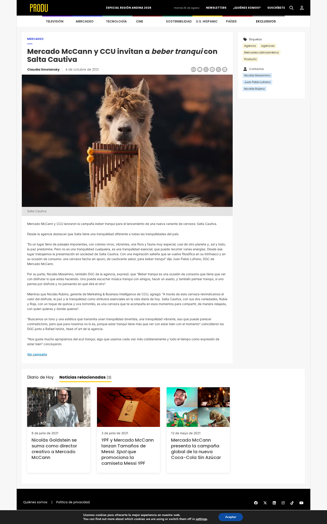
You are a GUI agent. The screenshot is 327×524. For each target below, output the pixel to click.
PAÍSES (231, 21)
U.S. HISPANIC (207, 21)
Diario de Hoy (40, 377)
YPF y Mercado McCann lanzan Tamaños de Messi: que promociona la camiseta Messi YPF (127, 451)
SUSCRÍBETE (276, 8)
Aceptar (230, 517)
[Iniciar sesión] (302, 8)
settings (201, 519)
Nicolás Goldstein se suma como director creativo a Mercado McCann (54, 449)
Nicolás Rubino (254, 89)
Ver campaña (37, 354)
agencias (268, 46)
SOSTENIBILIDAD (179, 21)
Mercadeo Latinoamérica (261, 52)
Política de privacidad (73, 502)
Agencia (250, 46)
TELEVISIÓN (54, 21)
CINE (139, 21)
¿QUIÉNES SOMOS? (247, 8)
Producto (250, 59)
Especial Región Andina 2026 (128, 8)
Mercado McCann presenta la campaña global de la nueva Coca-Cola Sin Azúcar (196, 449)
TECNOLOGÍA (116, 21)
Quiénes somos (35, 502)
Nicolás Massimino (257, 75)
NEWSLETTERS (216, 8)
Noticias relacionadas (85, 377)
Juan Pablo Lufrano (257, 82)
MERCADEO (85, 21)
